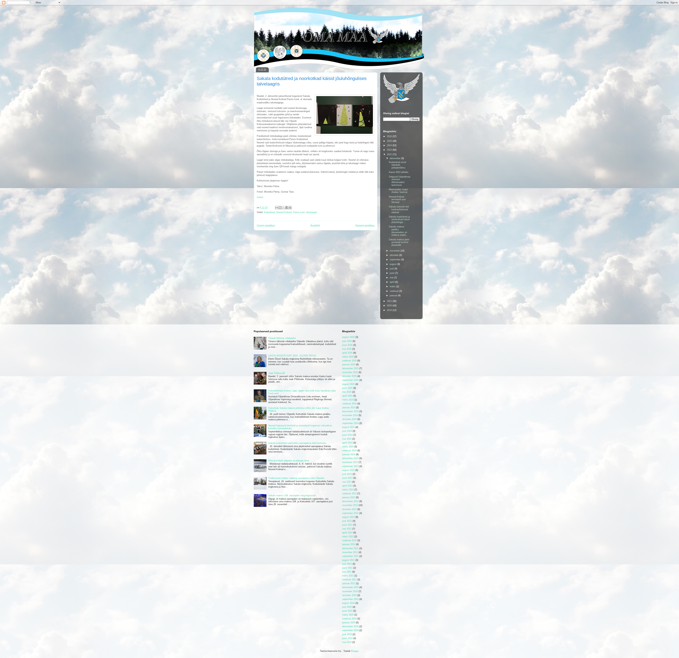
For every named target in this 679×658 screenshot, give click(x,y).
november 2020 (350, 591)
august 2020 (348, 603)
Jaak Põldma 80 (276, 373)
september (395, 259)
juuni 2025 (347, 388)
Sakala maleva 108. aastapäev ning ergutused (292, 495)
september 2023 (350, 466)
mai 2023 (347, 481)
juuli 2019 (347, 634)
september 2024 (350, 423)
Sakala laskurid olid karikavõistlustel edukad (399, 209)
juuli (392, 268)
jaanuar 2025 (348, 407)
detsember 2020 (350, 587)
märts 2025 (348, 399)
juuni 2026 (347, 345)
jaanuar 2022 (348, 544)
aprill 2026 (347, 352)
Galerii (260, 197)
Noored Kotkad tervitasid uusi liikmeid (397, 199)
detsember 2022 (350, 501)
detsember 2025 (350, 368)
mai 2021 (347, 571)
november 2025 (350, 372)
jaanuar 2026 (348, 364)
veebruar (394, 291)
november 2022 (350, 505)
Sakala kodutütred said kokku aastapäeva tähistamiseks (297, 443)
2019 (390, 310)
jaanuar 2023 (348, 497)
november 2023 (350, 462)
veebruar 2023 (349, 493)
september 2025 (350, 380)
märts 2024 (348, 446)
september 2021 (350, 556)
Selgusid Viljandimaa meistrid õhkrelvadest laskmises (399, 180)
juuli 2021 (347, 564)
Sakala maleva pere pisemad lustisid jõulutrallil (399, 242)
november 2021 (350, 552)
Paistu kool (298, 212)
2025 (390, 141)
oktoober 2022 (349, 509)
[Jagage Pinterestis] (290, 207)
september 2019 (350, 630)
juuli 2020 (347, 607)
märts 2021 (348, 575)
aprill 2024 (347, 442)
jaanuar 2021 (348, 583)
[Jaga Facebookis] (287, 207)
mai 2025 (347, 392)
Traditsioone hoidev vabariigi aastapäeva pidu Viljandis (296, 478)
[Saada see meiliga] (276, 207)
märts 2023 (348, 489)
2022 (390, 154)
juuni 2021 (347, 568)
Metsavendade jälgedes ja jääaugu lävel (288, 460)
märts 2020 (348, 614)
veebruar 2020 (349, 618)
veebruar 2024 (349, 450)
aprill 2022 (347, 532)
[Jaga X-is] (283, 207)
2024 (390, 145)
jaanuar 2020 (348, 622)
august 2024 (348, 427)
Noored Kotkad (284, 212)
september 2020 (350, 599)
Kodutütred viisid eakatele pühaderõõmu (397, 165)
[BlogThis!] (280, 207)
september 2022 (350, 513)
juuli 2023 (347, 474)
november (395, 250)
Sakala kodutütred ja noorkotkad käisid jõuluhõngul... (399, 219)
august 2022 (348, 517)
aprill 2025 (347, 395)
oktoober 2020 (349, 595)
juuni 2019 (347, 638)
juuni (392, 273)
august (393, 264)
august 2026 (348, 337)
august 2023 (348, 470)
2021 (390, 301)
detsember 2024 (350, 411)
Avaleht (315, 225)
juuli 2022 (347, 521)
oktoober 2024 (349, 419)
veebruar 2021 (349, 579)
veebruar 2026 (349, 360)
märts (393, 286)
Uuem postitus (266, 225)
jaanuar (394, 295)
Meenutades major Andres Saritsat (398, 191)
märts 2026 (348, 356)
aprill (392, 282)
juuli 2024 (347, 431)
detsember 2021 (350, 548)
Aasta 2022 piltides (398, 172)
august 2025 (348, 384)
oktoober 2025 (349, 376)
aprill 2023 (347, 485)
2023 (390, 149)
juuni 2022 (347, 524)
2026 (390, 136)
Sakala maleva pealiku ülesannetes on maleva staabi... (398, 230)
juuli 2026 (347, 341)
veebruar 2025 (349, 403)
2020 (390, 305)
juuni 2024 (347, 435)
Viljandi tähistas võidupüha (282, 338)
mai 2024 (347, 438)
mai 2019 (347, 642)
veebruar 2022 (349, 540)
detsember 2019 (350, 626)
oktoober (394, 255)
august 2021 (348, 560)
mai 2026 (347, 349)
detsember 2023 (350, 458)
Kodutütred (269, 212)
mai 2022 (347, 528)
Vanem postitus (365, 225)
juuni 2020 (347, 611)
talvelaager (311, 212)
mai (392, 277)
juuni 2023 (347, 478)
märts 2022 (348, 536)
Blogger (355, 651)
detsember (395, 158)
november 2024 (350, 415)
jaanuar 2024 (348, 454)
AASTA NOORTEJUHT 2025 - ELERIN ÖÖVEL (292, 355)
